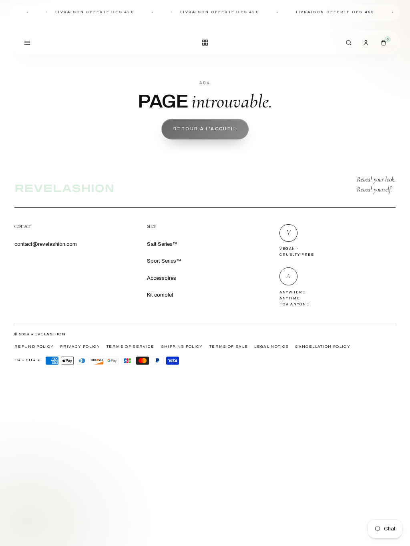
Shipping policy (182, 347)
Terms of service (131, 347)
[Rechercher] (349, 42)
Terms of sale (228, 347)
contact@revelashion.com (45, 244)
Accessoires (161, 278)
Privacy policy (80, 347)
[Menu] (27, 42)
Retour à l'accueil (205, 128)
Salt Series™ (162, 244)
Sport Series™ (164, 261)
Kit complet (160, 295)
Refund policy (34, 347)
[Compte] (366, 42)
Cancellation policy (322, 347)
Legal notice (271, 347)
